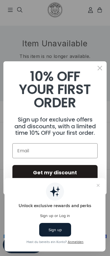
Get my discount (55, 172)
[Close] (100, 68)
